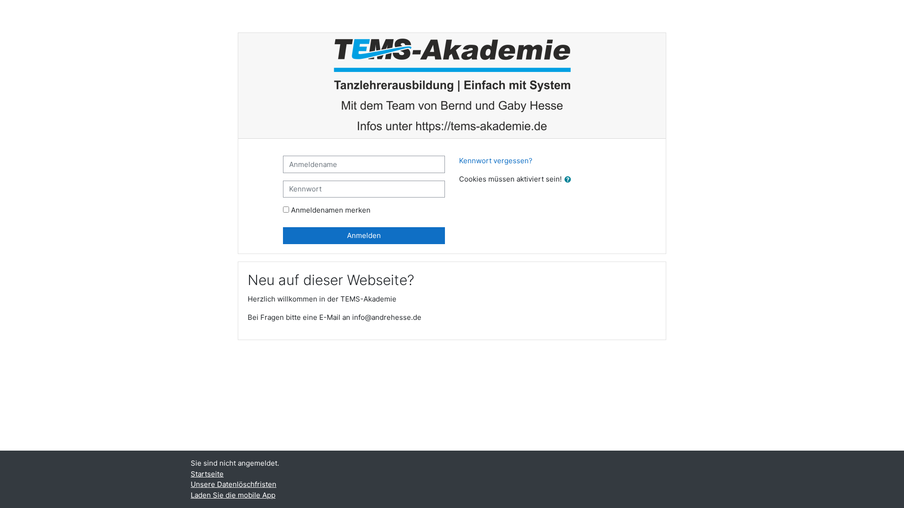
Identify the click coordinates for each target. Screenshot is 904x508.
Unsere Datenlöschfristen (233, 484)
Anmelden (364, 235)
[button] (570, 180)
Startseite (207, 473)
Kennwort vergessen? (496, 160)
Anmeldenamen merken (331, 210)
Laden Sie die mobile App (233, 495)
